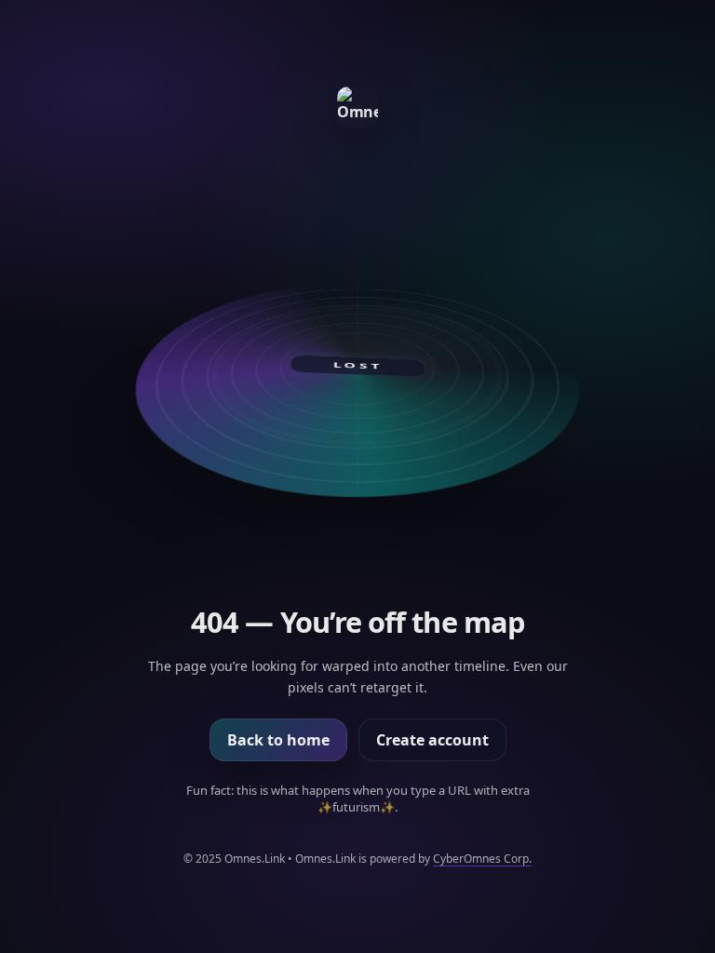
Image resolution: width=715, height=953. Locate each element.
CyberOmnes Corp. (482, 858)
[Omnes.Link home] (357, 107)
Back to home (278, 740)
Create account (432, 740)
